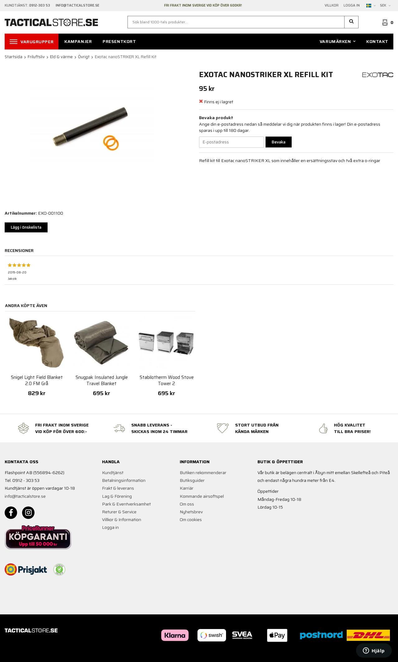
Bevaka (278, 142)
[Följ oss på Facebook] (11, 512)
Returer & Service (119, 511)
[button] (352, 22)
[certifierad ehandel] (59, 569)
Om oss (187, 504)
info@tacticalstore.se (25, 496)
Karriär (186, 488)
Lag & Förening (117, 496)
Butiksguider (192, 480)
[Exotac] (377, 74)
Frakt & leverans (118, 488)
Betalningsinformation (124, 480)
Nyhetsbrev (191, 511)
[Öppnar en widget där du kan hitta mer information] (374, 651)
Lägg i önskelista (26, 227)
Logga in (352, 5)
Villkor (332, 5)
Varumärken (335, 41)
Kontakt (377, 41)
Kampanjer (78, 41)
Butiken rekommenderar (203, 472)
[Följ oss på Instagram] (28, 512)
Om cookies (191, 519)
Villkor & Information (121, 519)
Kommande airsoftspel (202, 496)
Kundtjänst (112, 472)
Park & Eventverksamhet (126, 504)
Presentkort (119, 41)
